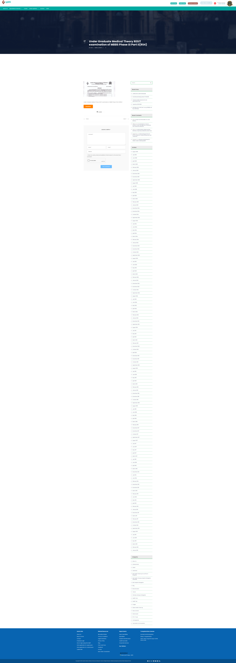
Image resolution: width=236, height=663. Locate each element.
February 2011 (135, 519)
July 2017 (134, 443)
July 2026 (135, 154)
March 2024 (135, 236)
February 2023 (136, 277)
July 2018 (134, 409)
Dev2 (92, 47)
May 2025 (135, 192)
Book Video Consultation (206, 2)
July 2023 (134, 261)
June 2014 (135, 478)
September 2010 (136, 528)
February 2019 (135, 387)
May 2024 (135, 230)
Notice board (135, 613)
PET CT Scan (135, 617)
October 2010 (135, 525)
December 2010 (136, 522)
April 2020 (135, 352)
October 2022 (135, 289)
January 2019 (135, 390)
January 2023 (135, 280)
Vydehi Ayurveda (123, 641)
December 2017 (136, 428)
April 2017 (134, 453)
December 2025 (136, 173)
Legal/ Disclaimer (102, 638)
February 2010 (135, 547)
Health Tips (135, 601)
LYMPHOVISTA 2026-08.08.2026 (139, 93)
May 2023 (135, 267)
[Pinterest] (157, 661)
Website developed (114, 660)
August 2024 (135, 220)
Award (134, 567)
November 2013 (136, 487)
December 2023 (136, 245)
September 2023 (136, 255)
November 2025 (136, 176)
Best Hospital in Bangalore (138, 582)
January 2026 (135, 170)
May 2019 (134, 377)
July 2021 (134, 330)
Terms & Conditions (102, 636)
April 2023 (135, 271)
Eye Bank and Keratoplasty (146, 634)
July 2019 (134, 371)
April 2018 (134, 418)
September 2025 (136, 180)
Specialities (122, 636)
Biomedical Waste (102, 634)
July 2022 (134, 299)
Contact (42, 8)
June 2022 (135, 302)
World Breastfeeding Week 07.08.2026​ (141, 96)
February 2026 (136, 167)
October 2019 (135, 362)
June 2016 (135, 462)
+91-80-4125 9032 (221, 3)
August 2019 (135, 368)
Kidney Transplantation (146, 636)
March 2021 (135, 340)
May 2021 (134, 333)
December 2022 (136, 283)
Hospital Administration (124, 638)
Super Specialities (123, 634)
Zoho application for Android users (85, 647)
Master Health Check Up (138, 607)
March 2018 (135, 421)
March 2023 (135, 274)
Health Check (182, 3)
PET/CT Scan (173, 3)
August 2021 (135, 327)
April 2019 (134, 380)
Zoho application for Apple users (85, 645)
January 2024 (135, 242)
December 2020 (136, 346)
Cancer (134, 592)
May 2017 (134, 449)
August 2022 (135, 296)
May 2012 (134, 500)
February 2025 (136, 201)
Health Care (135, 598)
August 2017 (135, 440)
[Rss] (159, 661)
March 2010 (135, 544)
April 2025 (135, 195)
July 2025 (134, 186)
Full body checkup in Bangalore (139, 595)
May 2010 (134, 541)
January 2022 (135, 318)
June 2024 (135, 227)
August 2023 (135, 258)
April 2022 (135, 308)
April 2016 (134, 465)
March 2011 (135, 515)
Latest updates (33, 8)
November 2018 (136, 396)
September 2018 (136, 402)
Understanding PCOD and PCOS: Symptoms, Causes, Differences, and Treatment (142, 135)
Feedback (100, 647)
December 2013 (136, 484)
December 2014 (136, 471)
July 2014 (134, 475)
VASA (47, 8)
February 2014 (135, 481)
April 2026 (135, 161)
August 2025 (135, 183)
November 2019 (136, 358)
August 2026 (135, 151)
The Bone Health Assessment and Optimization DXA (140, 100)
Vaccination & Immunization (139, 623)
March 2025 (135, 198)
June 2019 (135, 374)
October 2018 (135, 399)
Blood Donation (136, 588)
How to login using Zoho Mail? (84, 643)
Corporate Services (124, 643)
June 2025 (135, 189)
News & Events (98, 47)
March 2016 (135, 468)
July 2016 (134, 459)
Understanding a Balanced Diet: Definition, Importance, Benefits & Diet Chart (142, 130)
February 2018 (135, 424)
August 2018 (135, 406)
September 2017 (136, 437)
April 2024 (135, 233)
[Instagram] (150, 661)
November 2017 (136, 431)
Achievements (136, 564)
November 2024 (136, 211)
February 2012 (135, 506)
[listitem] (106, 102)
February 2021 (135, 343)
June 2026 (135, 158)
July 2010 (134, 534)
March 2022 (135, 311)
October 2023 (135, 252)
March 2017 (135, 456)
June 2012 (135, 497)
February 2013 (135, 493)
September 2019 (136, 365)
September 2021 (136, 324)
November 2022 (136, 286)
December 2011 (136, 512)
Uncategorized (136, 620)
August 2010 (135, 531)
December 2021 (136, 321)
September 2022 (136, 293)
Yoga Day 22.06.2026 (137, 104)
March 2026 (135, 164)
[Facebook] (148, 661)
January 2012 (135, 509)
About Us (5, 8)
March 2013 (135, 490)
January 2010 (135, 550)
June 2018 (135, 412)
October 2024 (136, 214)
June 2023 (135, 264)
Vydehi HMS (79, 649)
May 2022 (135, 305)
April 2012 (134, 503)
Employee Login (80, 641)
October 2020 (136, 349)
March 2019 (135, 384)
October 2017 (135, 434)
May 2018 (134, 415)
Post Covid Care (102, 645)
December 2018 (136, 393)
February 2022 (136, 314)
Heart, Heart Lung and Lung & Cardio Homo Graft (149, 639)
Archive (100, 649)
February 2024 (136, 239)
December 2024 (136, 208)
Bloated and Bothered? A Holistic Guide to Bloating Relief (141, 140)
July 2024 (135, 223)
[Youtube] (155, 661)
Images (134, 604)
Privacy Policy (101, 641)
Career (25, 8)
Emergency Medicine (193, 3)
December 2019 (136, 355)
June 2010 (135, 537)
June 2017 (135, 446)
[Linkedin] (154, 661)
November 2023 (136, 249)
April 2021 (134, 336)
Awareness (135, 570)
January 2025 (135, 205)
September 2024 (136, 217)
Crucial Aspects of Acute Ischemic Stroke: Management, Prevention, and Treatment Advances (142, 125)
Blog (133, 585)
